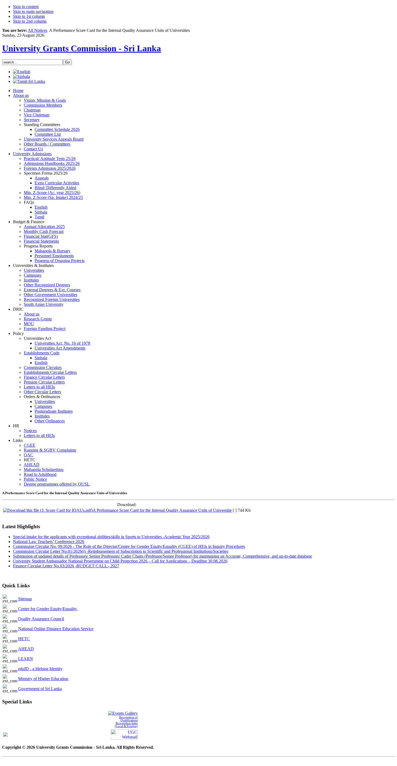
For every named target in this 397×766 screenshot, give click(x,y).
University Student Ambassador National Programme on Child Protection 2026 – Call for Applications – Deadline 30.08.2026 (120, 561)
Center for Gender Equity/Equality (48, 608)
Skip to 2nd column (29, 21)
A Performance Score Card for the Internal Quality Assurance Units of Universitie (162, 510)
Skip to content (26, 6)
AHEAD (26, 648)
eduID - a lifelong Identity (40, 668)
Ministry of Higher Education (43, 678)
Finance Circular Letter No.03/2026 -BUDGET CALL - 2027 (66, 566)
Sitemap (25, 598)
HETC (24, 638)
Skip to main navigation (33, 11)
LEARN (25, 658)
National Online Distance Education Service (55, 628)
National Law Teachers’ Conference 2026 (48, 541)
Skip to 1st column (29, 16)
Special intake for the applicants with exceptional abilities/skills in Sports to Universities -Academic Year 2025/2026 (111, 536)
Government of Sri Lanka (40, 688)
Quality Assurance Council (41, 618)
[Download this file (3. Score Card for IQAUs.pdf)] (48, 510)
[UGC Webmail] (124, 734)
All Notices (37, 30)
